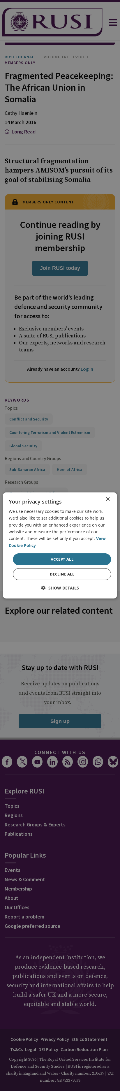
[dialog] (60, 545)
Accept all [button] (62, 559)
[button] (60, 588)
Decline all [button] (62, 574)
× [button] (107, 499)
